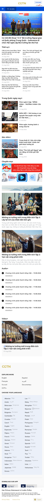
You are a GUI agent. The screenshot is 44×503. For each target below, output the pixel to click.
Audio (4, 268)
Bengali (9, 409)
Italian (9, 464)
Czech (9, 422)
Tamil (28, 450)
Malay (31, 402)
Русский (4, 384)
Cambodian (10, 415)
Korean (9, 471)
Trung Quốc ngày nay (11, 98)
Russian (30, 433)
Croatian (10, 419)
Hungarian (11, 457)
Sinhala (29, 440)
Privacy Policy (6, 499)
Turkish (29, 457)
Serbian (30, 436)
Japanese (10, 467)
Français (5, 381)
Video (4, 318)
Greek (10, 443)
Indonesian (13, 460)
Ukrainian (31, 460)
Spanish (30, 443)
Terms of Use (16, 499)
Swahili (30, 447)
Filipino (9, 433)
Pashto (29, 426)
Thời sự (5, 47)
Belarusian (12, 405)
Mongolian (31, 405)
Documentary (26, 384)
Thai (28, 453)
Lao (27, 398)
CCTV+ (4, 388)
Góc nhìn (6, 137)
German (10, 440)
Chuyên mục (7, 161)
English (4, 378)
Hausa (9, 447)
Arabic (9, 402)
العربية (24, 381)
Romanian (31, 429)
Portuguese (32, 422)
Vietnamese (32, 467)
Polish (29, 419)
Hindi (8, 453)
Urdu (28, 464)
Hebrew (9, 450)
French (10, 436)
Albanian (9, 398)
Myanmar (32, 409)
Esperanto (11, 429)
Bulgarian (11, 412)
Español (24, 378)
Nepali (29, 412)
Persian (30, 415)
